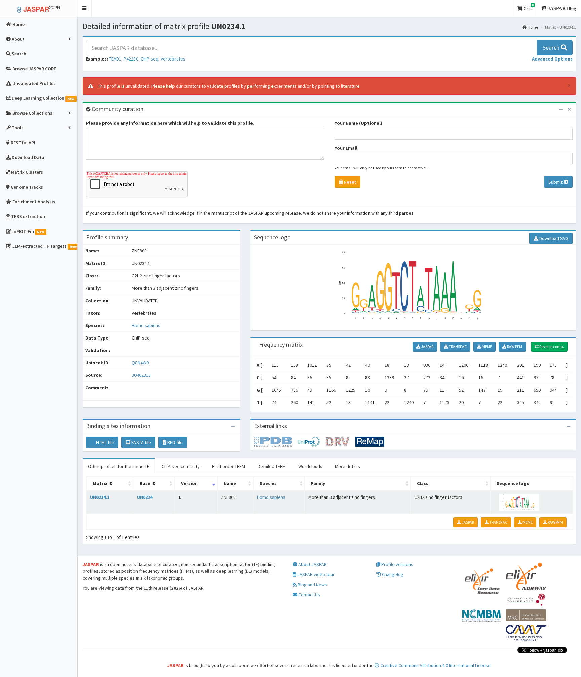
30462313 (141, 375)
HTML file (104, 442)
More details (347, 466)
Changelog (392, 574)
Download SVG (553, 238)
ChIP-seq (149, 59)
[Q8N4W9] (276, 441)
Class (422, 483)
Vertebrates (173, 59)
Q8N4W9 (141, 363)
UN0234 (144, 497)
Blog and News (312, 585)
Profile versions (396, 564)
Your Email (346, 148)
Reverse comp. (551, 346)
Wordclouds (310, 466)
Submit (556, 182)
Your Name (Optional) (358, 123)
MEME (486, 346)
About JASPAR (312, 564)
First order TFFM (228, 466)
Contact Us (308, 595)
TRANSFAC (457, 346)
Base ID (148, 483)
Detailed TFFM (272, 466)
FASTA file (140, 442)
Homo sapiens (146, 325)
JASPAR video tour (315, 574)
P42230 (131, 59)
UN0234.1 (99, 497)
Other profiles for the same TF (118, 466)
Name (230, 483)
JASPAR (426, 346)
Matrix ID (103, 483)
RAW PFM (514, 346)
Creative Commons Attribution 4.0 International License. (435, 665)
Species (268, 483)
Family (318, 483)
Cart (528, 7)
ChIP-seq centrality (181, 466)
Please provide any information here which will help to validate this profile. (170, 123)
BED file (174, 442)
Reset (349, 182)
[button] (84, 8)
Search (552, 47)
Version (189, 483)
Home (532, 27)
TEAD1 (115, 59)
